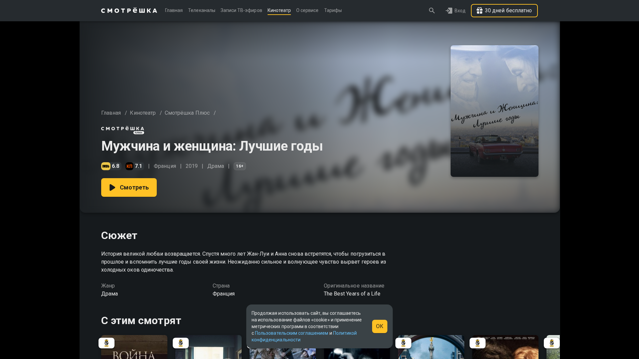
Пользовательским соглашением (291, 333)
